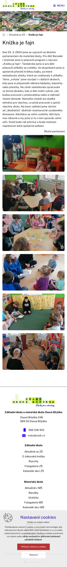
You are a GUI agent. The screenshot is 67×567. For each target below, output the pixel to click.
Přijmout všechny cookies (33, 547)
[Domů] (4, 34)
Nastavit (33, 555)
